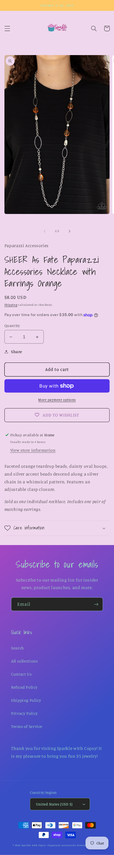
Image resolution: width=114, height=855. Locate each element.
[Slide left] (44, 231)
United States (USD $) (54, 804)
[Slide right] (69, 231)
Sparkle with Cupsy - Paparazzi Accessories (48, 845)
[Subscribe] (96, 604)
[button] (7, 28)
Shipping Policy (26, 700)
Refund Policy (24, 687)
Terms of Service (26, 726)
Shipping (10, 304)
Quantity (12, 325)
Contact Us (21, 674)
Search (17, 647)
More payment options (57, 400)
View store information (33, 450)
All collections (24, 661)
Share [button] (16, 351)
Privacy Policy (24, 713)
